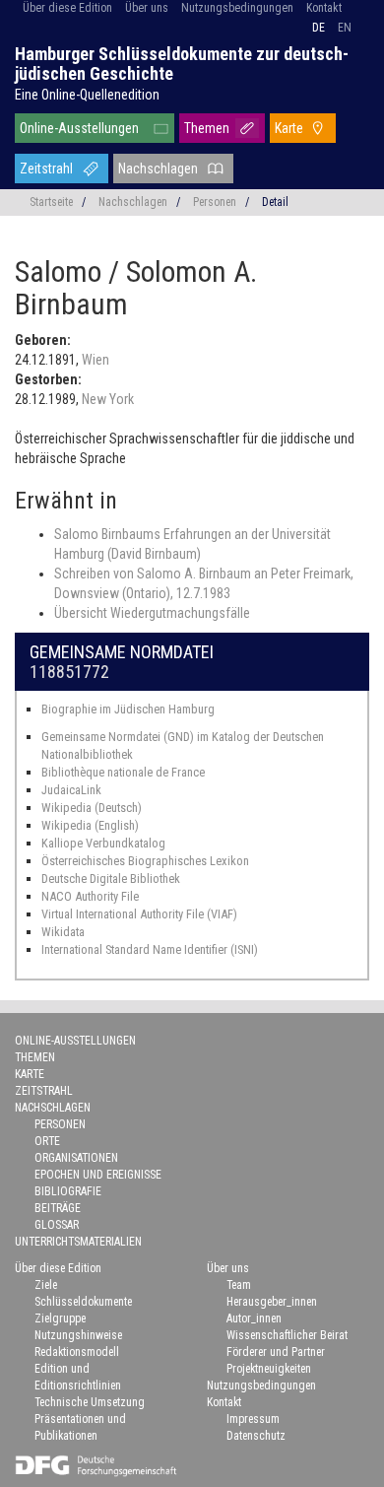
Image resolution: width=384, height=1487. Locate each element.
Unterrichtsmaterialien (78, 1242)
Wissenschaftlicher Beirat (287, 1335)
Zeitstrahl (46, 168)
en (345, 27)
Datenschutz (256, 1436)
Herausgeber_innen (271, 1302)
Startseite (51, 202)
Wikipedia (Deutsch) (91, 807)
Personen (214, 202)
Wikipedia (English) (90, 825)
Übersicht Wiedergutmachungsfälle (152, 613)
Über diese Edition (67, 8)
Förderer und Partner (275, 1352)
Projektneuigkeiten (268, 1369)
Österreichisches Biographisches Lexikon (145, 860)
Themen (206, 128)
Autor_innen (254, 1318)
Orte (47, 1141)
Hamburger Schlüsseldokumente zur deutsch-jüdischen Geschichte (182, 63)
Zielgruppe (60, 1318)
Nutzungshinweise (78, 1335)
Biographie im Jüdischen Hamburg (128, 709)
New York (108, 399)
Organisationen (76, 1158)
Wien (95, 360)
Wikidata (63, 931)
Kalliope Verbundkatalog (103, 843)
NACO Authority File (90, 896)
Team (238, 1285)
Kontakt (324, 8)
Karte (289, 128)
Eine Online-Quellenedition (87, 94)
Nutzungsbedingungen (237, 8)
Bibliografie (67, 1191)
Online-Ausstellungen (79, 128)
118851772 (69, 671)
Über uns (146, 8)
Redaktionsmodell (76, 1352)
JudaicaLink (71, 789)
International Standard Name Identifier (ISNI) (149, 949)
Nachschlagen (158, 168)
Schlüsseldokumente (83, 1302)
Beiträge (57, 1208)
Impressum (253, 1419)
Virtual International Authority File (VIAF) (139, 914)
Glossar (56, 1225)
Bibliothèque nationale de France (123, 772)
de (318, 27)
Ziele (45, 1285)
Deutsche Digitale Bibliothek (110, 878)
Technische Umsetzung (89, 1402)
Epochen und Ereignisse (97, 1175)
